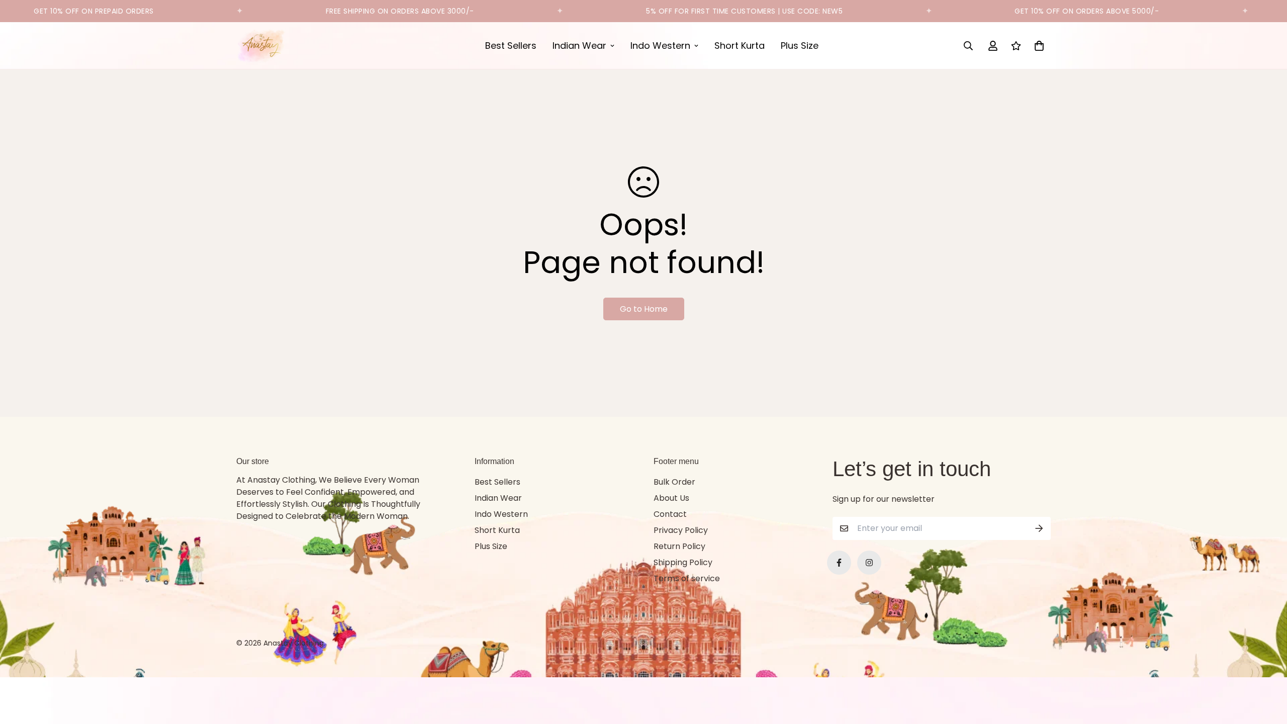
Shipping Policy (683, 562)
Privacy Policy (681, 530)
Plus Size (799, 45)
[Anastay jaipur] (261, 45)
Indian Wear (579, 45)
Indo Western (660, 45)
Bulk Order (674, 482)
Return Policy (679, 546)
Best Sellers (510, 45)
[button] (1037, 45)
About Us (671, 498)
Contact (670, 514)
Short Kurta (739, 45)
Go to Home (644, 309)
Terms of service (687, 578)
